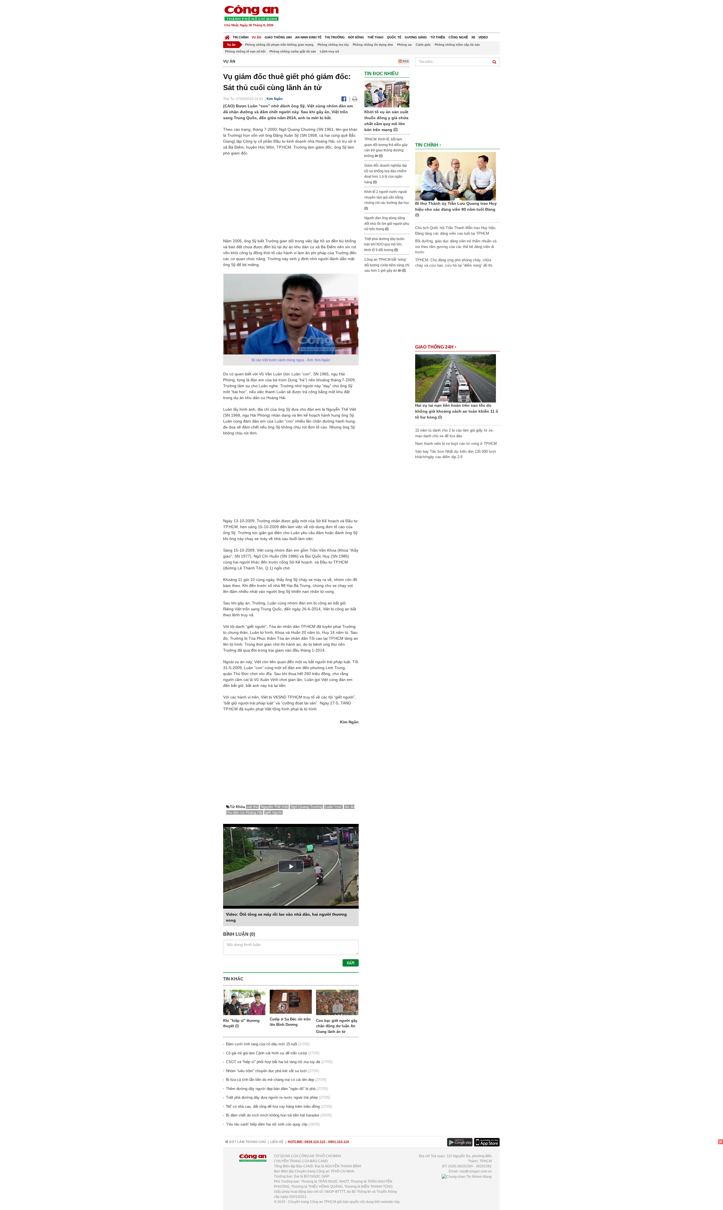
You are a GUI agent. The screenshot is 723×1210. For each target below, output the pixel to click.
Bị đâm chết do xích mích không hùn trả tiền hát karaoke (272, 1115)
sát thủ (252, 807)
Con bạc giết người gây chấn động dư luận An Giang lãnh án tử (336, 1026)
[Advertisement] (397, 17)
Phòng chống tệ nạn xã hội (245, 51)
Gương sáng (416, 37)
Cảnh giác (423, 44)
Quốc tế (394, 37)
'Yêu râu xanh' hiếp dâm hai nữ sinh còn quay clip (266, 1124)
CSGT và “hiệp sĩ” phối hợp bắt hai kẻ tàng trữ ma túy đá (273, 1062)
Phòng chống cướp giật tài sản (292, 51)
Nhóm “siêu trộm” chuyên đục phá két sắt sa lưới (266, 1071)
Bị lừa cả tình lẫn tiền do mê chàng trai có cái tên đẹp (270, 1080)
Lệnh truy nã (329, 51)
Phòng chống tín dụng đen (373, 44)
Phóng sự (404, 44)
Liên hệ (277, 1142)
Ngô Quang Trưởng (307, 807)
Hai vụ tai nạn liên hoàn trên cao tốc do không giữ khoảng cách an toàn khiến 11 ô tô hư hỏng (456, 411)
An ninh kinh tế (308, 37)
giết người (273, 812)
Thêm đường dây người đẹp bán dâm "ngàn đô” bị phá (270, 1089)
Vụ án (256, 37)
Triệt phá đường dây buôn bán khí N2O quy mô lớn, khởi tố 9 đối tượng (384, 244)
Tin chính (241, 37)
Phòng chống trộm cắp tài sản (457, 44)
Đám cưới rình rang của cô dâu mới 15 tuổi (261, 1044)
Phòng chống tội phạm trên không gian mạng (279, 44)
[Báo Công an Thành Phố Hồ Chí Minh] (227, 36)
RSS (405, 61)
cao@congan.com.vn (475, 1171)
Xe (473, 37)
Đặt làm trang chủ (247, 1142)
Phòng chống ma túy (333, 44)
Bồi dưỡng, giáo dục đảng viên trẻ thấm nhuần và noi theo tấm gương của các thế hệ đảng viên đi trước (455, 246)
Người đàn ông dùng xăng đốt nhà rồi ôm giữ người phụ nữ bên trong (386, 223)
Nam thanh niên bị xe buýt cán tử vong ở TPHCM (456, 443)
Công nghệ (458, 37)
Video (483, 37)
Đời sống (356, 37)
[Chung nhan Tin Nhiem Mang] (467, 1176)
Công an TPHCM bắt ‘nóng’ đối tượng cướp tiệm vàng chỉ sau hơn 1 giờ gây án (387, 265)
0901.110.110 (338, 1142)
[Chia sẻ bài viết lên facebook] (343, 99)
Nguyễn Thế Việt (274, 807)
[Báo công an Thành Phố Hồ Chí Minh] (251, 12)
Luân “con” (333, 807)
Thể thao (375, 37)
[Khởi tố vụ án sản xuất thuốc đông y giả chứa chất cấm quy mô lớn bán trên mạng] (387, 94)
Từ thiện (437, 37)
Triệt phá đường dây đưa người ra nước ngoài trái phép (272, 1097)
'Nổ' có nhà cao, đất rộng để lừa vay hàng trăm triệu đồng (273, 1106)
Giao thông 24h (278, 37)
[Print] (355, 99)
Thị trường (335, 37)
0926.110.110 (314, 1142)
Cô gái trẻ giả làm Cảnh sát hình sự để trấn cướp (266, 1053)
